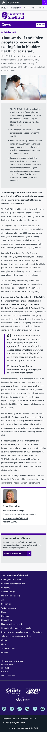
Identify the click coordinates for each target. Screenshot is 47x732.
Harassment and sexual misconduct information (21, 632)
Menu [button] (39, 24)
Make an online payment (11, 624)
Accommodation (8, 591)
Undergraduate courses (11, 579)
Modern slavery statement (14, 722)
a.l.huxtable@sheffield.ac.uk (15, 518)
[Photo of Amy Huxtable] (23, 496)
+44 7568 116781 (10, 521)
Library (4, 644)
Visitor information (9, 608)
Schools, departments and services (16, 636)
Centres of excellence (13, 553)
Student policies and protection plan (16, 628)
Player (4, 612)
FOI (34, 718)
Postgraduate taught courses (13, 583)
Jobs (3, 599)
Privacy (16, 718)
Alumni (4, 640)
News (6, 24)
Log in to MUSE (14, 2)
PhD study (5, 587)
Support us (6, 604)
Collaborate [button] (29, 7)
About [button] (41, 7)
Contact (4, 652)
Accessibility (26, 718)
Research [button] (15, 7)
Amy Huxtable (11, 506)
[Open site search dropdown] (44, 2)
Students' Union (8, 648)
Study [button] (3, 7)
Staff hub (5, 616)
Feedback (7, 718)
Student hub (6, 620)
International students (10, 595)
